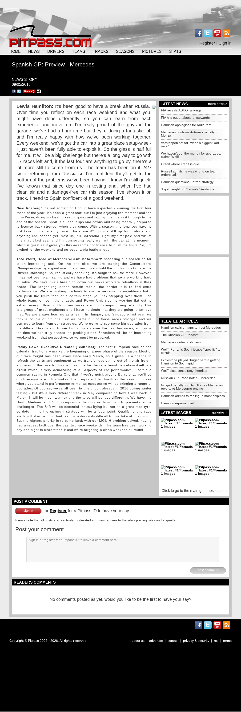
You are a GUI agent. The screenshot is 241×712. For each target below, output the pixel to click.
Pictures (152, 51)
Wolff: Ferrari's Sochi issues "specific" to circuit (191, 351)
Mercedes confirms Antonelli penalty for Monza (190, 133)
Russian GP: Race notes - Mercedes (188, 378)
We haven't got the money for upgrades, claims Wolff (191, 155)
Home (15, 51)
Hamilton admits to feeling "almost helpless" (193, 396)
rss (216, 640)
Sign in (225, 43)
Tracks (100, 51)
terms (227, 640)
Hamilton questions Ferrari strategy (187, 182)
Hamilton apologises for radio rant (186, 125)
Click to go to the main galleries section (194, 491)
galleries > (219, 412)
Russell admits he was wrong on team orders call (189, 172)
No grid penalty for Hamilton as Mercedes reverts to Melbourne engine (192, 386)
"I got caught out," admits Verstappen (188, 189)
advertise (156, 640)
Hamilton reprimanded (177, 403)
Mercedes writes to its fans (181, 342)
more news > (217, 104)
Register (207, 43)
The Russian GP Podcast (179, 335)
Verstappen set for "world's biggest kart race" (190, 144)
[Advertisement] (120, 11)
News (34, 51)
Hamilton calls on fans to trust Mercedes (191, 327)
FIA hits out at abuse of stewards (185, 117)
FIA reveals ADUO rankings (181, 110)
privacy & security (196, 640)
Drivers (55, 51)
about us (138, 640)
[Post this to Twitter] (19, 91)
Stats (175, 51)
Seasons (125, 51)
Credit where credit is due (180, 164)
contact (173, 640)
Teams (78, 51)
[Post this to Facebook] (14, 91)
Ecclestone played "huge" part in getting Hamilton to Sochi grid (190, 361)
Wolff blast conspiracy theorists (184, 370)
